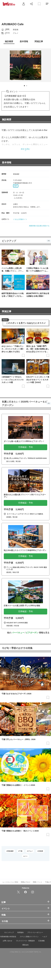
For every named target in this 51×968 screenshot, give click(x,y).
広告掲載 (41, 940)
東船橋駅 (10, 851)
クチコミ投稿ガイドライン (29, 936)
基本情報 (6, 162)
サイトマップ (9, 932)
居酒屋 (40, 851)
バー (26, 856)
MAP (15, 186)
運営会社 (25, 945)
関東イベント (37, 882)
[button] (24, 85)
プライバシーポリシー (35, 932)
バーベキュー (18, 632)
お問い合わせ (7, 940)
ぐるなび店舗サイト (20, 219)
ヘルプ (44, 936)
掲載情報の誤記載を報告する (39, 225)
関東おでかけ (25, 882)
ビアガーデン (32, 632)
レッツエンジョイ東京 (10, 882)
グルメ (30, 851)
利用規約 (20, 932)
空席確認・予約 (25, 447)
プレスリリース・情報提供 (25, 940)
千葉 (20, 851)
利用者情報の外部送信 (8, 936)
